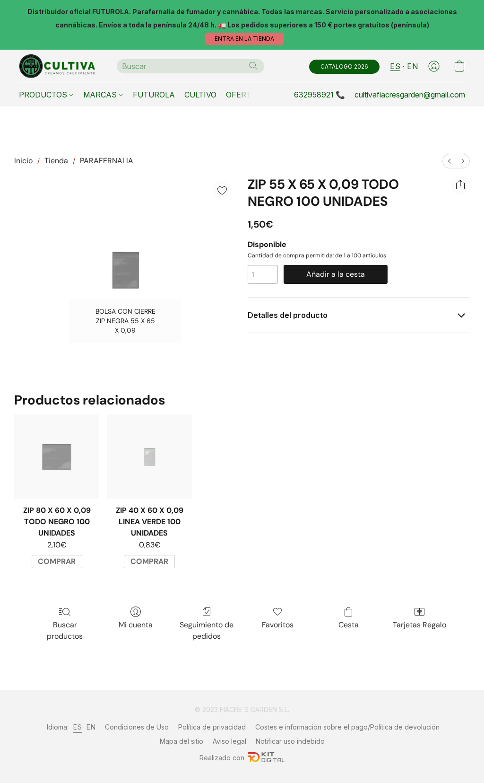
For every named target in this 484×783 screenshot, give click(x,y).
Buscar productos (65, 630)
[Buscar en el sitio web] (253, 65)
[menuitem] (449, 161)
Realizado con (221, 758)
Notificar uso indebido (290, 741)
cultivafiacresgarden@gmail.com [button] (409, 94)
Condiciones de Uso (137, 727)
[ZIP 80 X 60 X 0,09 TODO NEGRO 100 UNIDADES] (56, 457)
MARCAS (101, 94)
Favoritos (278, 625)
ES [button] (395, 66)
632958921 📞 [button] (319, 94)
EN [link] (90, 727)
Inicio (23, 161)
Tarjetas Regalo (419, 625)
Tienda (56, 161)
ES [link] (77, 727)
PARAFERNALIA (106, 161)
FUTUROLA (154, 94)
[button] (244, 39)
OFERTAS (244, 94)
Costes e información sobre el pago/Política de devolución (347, 727)
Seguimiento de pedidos (206, 630)
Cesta (348, 625)
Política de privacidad (212, 727)
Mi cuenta (136, 625)
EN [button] (412, 66)
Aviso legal (229, 741)
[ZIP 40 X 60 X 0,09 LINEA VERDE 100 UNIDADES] (149, 457)
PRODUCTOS (44, 94)
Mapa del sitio (181, 741)
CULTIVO (200, 94)
